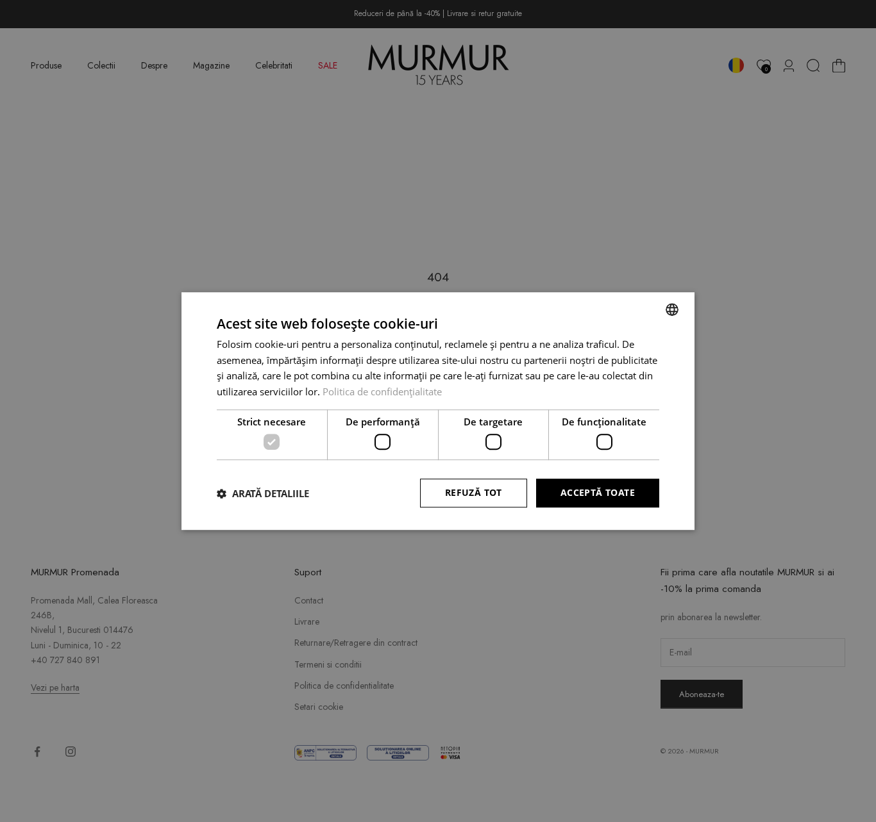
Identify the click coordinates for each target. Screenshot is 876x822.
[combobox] (672, 309)
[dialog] (438, 411)
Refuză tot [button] (473, 493)
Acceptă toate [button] (597, 493)
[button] (263, 493)
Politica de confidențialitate (382, 391)
